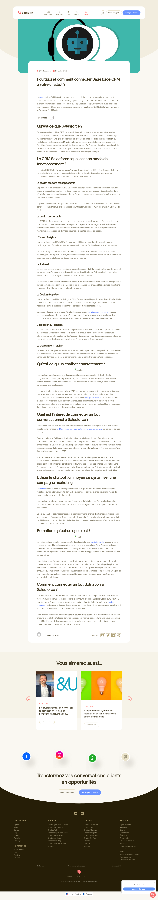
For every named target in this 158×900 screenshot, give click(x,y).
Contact (16, 830)
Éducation (123, 835)
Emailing (17, 855)
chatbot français (97, 542)
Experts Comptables (127, 841)
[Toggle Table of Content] (50, 118)
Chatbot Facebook (90, 827)
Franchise (123, 843)
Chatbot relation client (55, 835)
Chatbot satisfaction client (57, 843)
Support (16, 835)
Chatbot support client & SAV (58, 833)
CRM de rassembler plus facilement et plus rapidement (79, 429)
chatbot (42, 97)
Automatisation (19, 850)
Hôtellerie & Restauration (128, 846)
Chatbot (51, 846)
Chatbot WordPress (91, 835)
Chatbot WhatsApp (90, 830)
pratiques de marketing (98, 312)
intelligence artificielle (94, 397)
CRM (41, 71)
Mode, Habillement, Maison (129, 854)
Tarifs (16, 827)
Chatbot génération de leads (58, 825)
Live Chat (87, 843)
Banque (122, 830)
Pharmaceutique (125, 857)
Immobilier (123, 849)
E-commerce (124, 833)
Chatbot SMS (88, 841)
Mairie (122, 851)
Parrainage (17, 841)
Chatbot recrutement (55, 838)
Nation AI (40, 866)
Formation (17, 838)
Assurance (123, 827)
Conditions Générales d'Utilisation (70, 881)
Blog (15, 833)
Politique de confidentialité (89, 881)
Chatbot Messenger (91, 825)
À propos (17, 825)
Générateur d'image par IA (77, 866)
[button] (102, 635)
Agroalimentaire (125, 825)
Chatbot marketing (54, 841)
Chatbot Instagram (90, 833)
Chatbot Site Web (90, 838)
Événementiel (124, 838)
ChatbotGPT (116, 866)
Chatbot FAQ (52, 830)
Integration (47, 71)
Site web (17, 858)
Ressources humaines (127, 860)
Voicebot (87, 846)
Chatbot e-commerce (55, 827)
